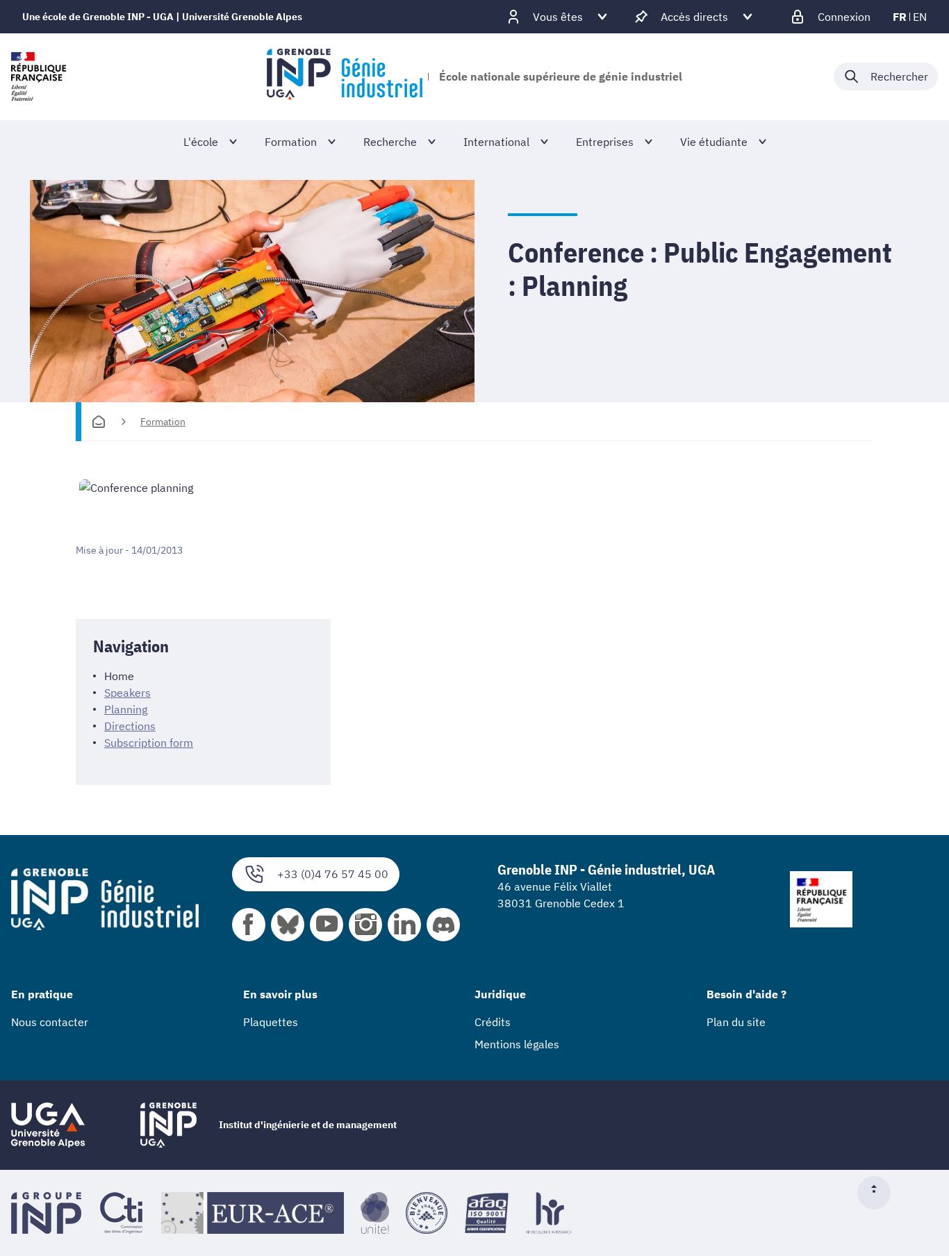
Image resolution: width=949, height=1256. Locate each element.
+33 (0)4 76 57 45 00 (332, 874)
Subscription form (148, 743)
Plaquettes (270, 1022)
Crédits (492, 1022)
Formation (162, 421)
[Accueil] (98, 421)
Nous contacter (49, 1022)
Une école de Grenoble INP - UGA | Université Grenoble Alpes (162, 16)
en (920, 17)
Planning (125, 709)
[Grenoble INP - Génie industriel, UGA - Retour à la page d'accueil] (344, 76)
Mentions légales (516, 1044)
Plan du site (736, 1022)
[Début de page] (879, 1192)
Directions (130, 726)
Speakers (127, 693)
